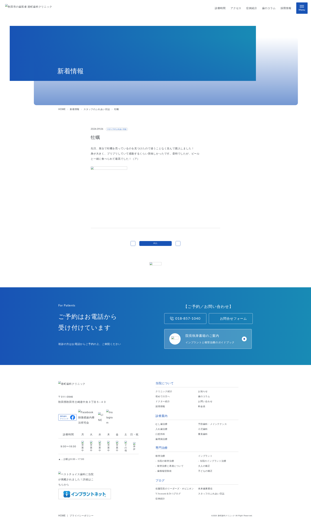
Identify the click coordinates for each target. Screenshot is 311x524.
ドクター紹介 (163, 401)
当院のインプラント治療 (213, 461)
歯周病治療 (161, 439)
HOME (62, 515)
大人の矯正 (204, 466)
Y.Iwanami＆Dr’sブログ (168, 493)
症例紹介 (251, 8)
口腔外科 (160, 434)
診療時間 (220, 8)
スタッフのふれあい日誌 (211, 493)
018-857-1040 (188, 318)
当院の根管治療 (165, 461)
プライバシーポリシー (82, 515)
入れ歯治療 (161, 429)
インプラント (205, 456)
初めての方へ (163, 396)
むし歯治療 (161, 424)
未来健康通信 (205, 488)
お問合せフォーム (233, 318)
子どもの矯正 (205, 471)
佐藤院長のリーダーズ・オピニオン (175, 488)
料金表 (201, 406)
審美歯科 (203, 434)
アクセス (235, 8)
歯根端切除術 (164, 471)
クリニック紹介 (164, 391)
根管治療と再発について (170, 466)
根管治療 (160, 456)
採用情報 (286, 8)
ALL (155, 243)
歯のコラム (269, 8)
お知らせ (203, 391)
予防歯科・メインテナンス (212, 424)
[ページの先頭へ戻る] (155, 268)
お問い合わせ (205, 401)
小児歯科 (203, 429)
